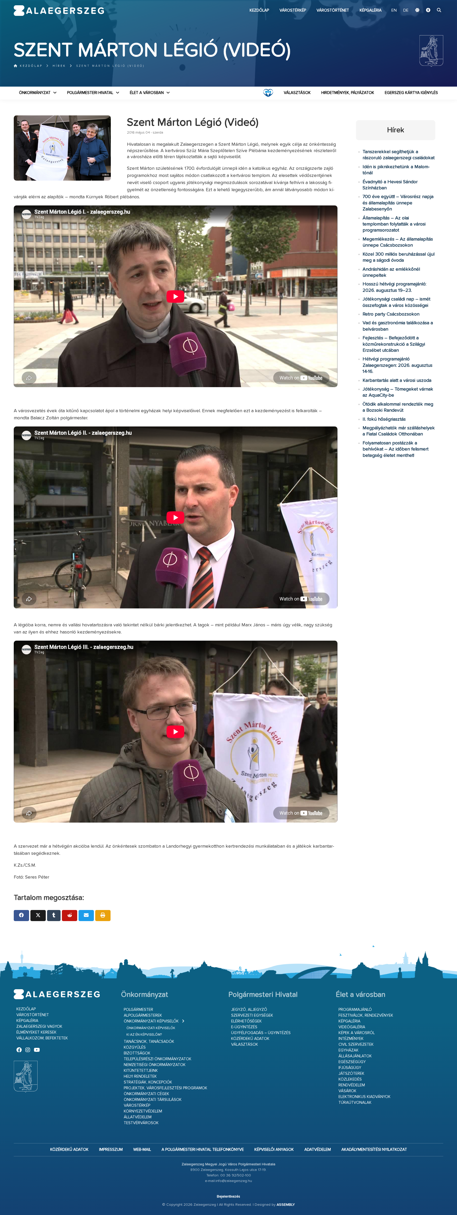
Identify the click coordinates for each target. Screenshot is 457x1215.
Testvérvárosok (141, 1123)
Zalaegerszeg (59, 10)
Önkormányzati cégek (146, 1094)
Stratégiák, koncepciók (148, 1082)
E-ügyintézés (244, 1027)
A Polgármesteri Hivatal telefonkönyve (203, 1150)
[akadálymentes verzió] (428, 10)
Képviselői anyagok (274, 1150)
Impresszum (111, 1150)
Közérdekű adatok (250, 1039)
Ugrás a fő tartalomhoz (430, 2)
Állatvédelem (138, 1117)
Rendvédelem (352, 1085)
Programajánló (355, 1010)
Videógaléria (352, 1027)
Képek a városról (357, 1033)
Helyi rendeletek (140, 1076)
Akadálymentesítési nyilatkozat (374, 1150)
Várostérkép (293, 10)
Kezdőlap (259, 10)
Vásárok (348, 1091)
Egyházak (349, 1050)
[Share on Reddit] (69, 915)
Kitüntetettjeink (141, 1071)
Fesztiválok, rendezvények (366, 1015)
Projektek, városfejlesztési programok (165, 1088)
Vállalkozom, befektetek (42, 1038)
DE (406, 10)
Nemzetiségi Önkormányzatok (155, 1065)
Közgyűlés (135, 1047)
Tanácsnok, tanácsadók (149, 1042)
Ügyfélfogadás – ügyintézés (261, 1033)
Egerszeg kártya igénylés (411, 93)
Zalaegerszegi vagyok (39, 1027)
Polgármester (138, 1010)
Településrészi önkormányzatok (157, 1059)
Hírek (59, 65)
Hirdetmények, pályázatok (347, 93)
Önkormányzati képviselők (151, 1021)
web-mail (142, 1150)
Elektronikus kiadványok (365, 1097)
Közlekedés (350, 1079)
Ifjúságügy (350, 1068)
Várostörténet (333, 10)
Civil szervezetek (356, 1045)
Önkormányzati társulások (153, 1100)
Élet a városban (147, 93)
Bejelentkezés (228, 1196)
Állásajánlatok (355, 1056)
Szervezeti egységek (252, 1015)
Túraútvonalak (355, 1103)
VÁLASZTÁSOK (297, 93)
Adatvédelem (317, 1150)
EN (394, 10)
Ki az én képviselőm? (144, 1034)
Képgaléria (371, 10)
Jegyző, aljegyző (249, 1010)
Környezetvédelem (143, 1111)
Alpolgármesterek (143, 1015)
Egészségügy (352, 1062)
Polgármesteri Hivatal (90, 93)
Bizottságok (137, 1053)
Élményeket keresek (36, 1032)
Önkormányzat (35, 93)
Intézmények (351, 1039)
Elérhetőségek (246, 1021)
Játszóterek (351, 1074)
